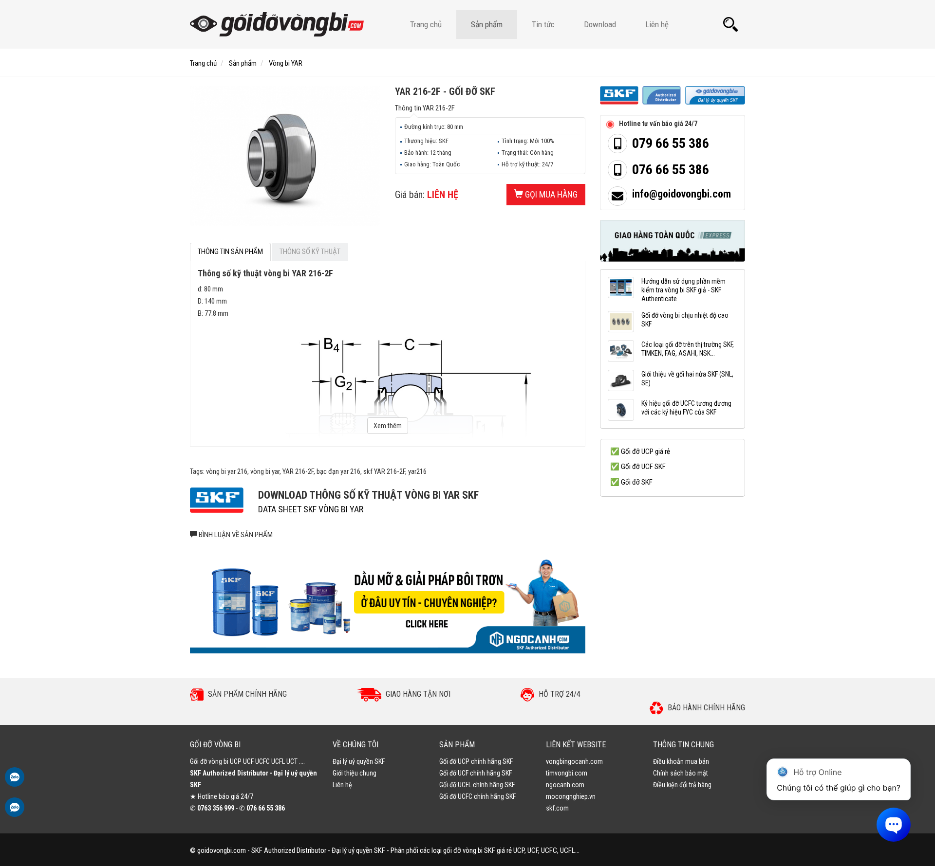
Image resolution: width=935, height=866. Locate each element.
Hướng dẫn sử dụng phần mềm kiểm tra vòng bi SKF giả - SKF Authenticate (683, 290)
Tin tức (543, 24)
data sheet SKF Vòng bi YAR (310, 509)
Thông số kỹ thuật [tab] (310, 251)
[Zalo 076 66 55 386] (14, 782)
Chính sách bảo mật (680, 773)
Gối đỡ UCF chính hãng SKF (475, 773)
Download (600, 24)
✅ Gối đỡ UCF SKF (638, 466)
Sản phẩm (487, 24)
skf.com (557, 808)
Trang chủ (426, 24)
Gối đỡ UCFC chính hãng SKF (477, 796)
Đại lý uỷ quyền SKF (359, 761)
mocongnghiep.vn (571, 796)
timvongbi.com (566, 773)
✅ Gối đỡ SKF (631, 482)
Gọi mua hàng (550, 194)
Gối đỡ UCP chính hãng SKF (476, 761)
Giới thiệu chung (354, 773)
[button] (730, 24)
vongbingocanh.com (574, 761)
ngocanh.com (565, 785)
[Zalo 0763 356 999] (14, 812)
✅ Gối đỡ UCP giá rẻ (640, 451)
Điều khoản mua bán (681, 761)
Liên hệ (657, 24)
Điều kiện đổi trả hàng (682, 785)
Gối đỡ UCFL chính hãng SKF (477, 785)
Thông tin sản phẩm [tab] (230, 251)
